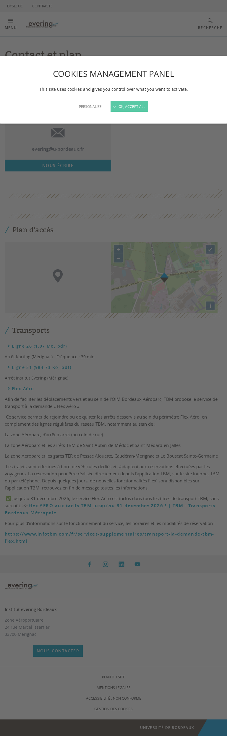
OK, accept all (131, 106)
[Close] (113, 368)
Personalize (90, 106)
